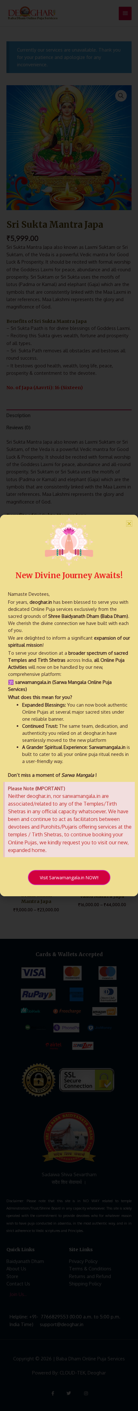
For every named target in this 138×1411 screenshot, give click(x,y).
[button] (129, 523)
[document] (69, 705)
